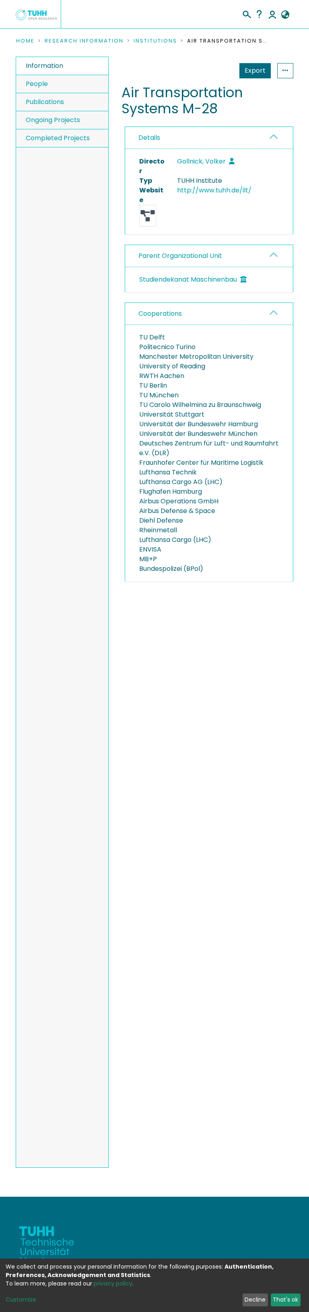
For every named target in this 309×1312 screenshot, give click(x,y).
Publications (45, 101)
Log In (272, 14)
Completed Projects (58, 138)
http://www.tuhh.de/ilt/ (214, 190)
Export (255, 70)
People (37, 83)
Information (44, 65)
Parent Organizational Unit (180, 255)
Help (259, 14)
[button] (285, 15)
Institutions (155, 41)
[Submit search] (246, 13)
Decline (255, 1300)
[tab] (209, 138)
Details (149, 137)
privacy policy (113, 1283)
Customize (21, 1300)
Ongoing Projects (53, 120)
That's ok (285, 1300)
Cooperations (160, 313)
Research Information (84, 41)
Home (25, 41)
